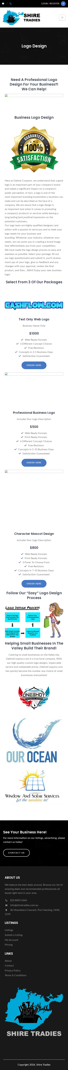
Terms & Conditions (15, 975)
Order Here (34, 365)
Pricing (8, 944)
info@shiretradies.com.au (23, 905)
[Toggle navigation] (62, 17)
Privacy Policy (12, 970)
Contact (9, 965)
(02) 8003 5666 (18, 900)
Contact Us (16, 852)
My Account (11, 940)
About (8, 961)
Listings (9, 930)
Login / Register (50, 4)
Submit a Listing (13, 935)
